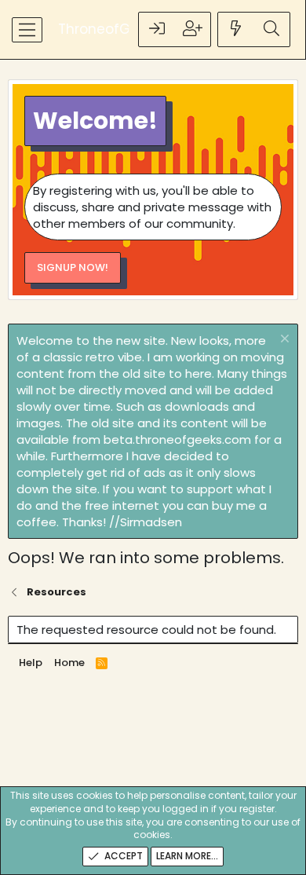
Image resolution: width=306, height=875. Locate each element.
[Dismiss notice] (283, 340)
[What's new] (236, 29)
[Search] (271, 29)
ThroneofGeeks (109, 29)
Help (30, 662)
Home (69, 662)
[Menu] (27, 29)
